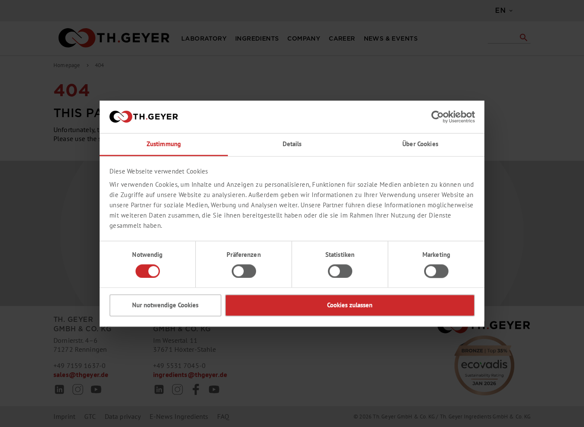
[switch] (244, 271)
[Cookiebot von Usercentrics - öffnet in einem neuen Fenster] (437, 116)
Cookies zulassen (349, 305)
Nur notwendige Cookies (165, 305)
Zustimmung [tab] (164, 144)
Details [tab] (292, 144)
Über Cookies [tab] (420, 144)
